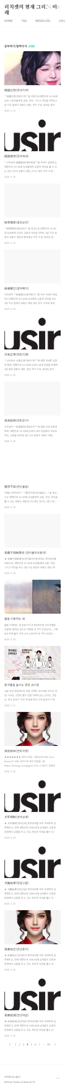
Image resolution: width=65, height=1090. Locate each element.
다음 (55, 1044)
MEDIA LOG (42, 20)
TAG (24, 20)
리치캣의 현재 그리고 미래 (30, 7)
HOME (8, 20)
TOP (58, 1078)
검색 (50, 7)
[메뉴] (58, 7)
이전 (10, 1044)
